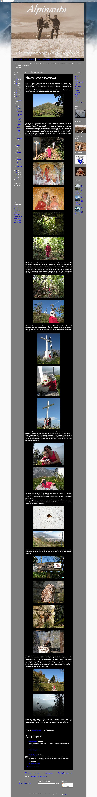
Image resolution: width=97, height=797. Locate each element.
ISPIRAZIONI (31, 59)
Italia (76, 94)
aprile (18, 155)
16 (17, 88)
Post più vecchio (65, 773)
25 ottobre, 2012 (34, 750)
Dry (76, 84)
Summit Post (18, 216)
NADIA (20, 59)
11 (16, 170)
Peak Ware (17, 214)
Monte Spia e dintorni (19, 123)
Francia (77, 90)
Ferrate (77, 88)
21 (17, 76)
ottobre (19, 108)
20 (17, 79)
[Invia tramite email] (47, 730)
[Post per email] (44, 730)
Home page (48, 773)
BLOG (15, 59)
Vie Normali (17, 222)
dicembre (19, 100)
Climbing (16, 206)
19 (17, 81)
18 (17, 83)
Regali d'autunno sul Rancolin (19, 131)
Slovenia (77, 98)
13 (17, 94)
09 (17, 175)
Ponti (76, 96)
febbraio (19, 163)
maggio (19, 152)
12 (17, 96)
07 (17, 179)
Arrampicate (78, 75)
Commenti (66, 786)
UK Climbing (17, 220)
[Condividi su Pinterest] (53, 730)
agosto (19, 141)
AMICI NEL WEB (57, 59)
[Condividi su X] (50, 730)
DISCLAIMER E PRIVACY (75, 59)
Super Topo (17, 218)
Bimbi (76, 80)
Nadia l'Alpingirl (33, 754)
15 (17, 90)
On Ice (16, 212)
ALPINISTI (39, 59)
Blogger (65, 794)
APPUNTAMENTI (47, 59)
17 (16, 85)
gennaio (19, 166)
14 (17, 92)
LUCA (25, 59)
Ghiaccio (77, 92)
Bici (76, 78)
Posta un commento (33, 766)
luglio (18, 145)
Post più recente (32, 773)
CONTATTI (65, 59)
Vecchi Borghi (79, 102)
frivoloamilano (33, 741)
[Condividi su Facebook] (51, 730)
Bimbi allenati (79, 82)
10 (17, 172)
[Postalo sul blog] (48, 730)
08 (17, 177)
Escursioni (78, 86)
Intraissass (17, 210)
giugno (19, 148)
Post (64, 783)
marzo (19, 159)
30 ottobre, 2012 (34, 763)
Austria (77, 76)
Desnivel (16, 208)
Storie (77, 100)
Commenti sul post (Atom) (39, 776)
